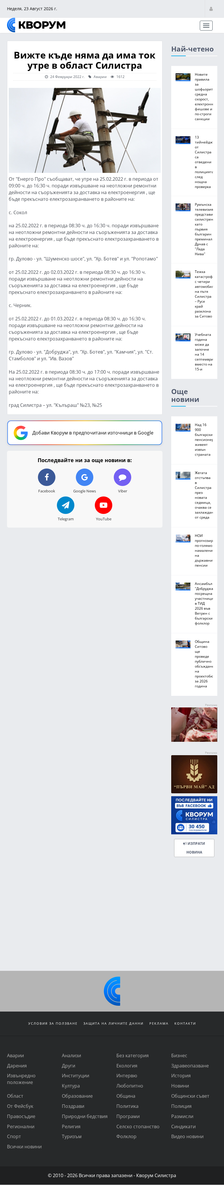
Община (125, 1096)
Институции (75, 1075)
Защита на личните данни (113, 1023)
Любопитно (129, 1086)
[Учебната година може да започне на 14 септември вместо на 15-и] (183, 337)
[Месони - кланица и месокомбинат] (194, 740)
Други (68, 1065)
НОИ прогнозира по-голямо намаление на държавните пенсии (205, 550)
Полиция (181, 1106)
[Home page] (36, 25)
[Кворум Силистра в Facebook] (194, 815)
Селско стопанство (138, 1126)
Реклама (159, 1023)
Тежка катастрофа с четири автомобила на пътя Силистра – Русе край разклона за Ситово (205, 293)
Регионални (20, 1126)
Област (15, 1096)
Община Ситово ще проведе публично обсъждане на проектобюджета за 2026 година (209, 663)
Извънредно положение (21, 1078)
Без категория (132, 1055)
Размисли (182, 1116)
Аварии (100, 76)
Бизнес (179, 1055)
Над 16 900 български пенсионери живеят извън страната (205, 439)
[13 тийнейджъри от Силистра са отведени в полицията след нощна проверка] (183, 140)
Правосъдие (21, 1116)
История (181, 1075)
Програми (128, 1116)
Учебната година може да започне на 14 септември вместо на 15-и (204, 351)
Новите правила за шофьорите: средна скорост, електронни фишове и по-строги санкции (205, 96)
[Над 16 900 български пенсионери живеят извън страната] (183, 428)
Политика (127, 1106)
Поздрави (73, 1106)
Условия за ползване (53, 1023)
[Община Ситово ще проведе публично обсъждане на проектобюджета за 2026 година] (183, 644)
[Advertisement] (112, 921)
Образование (77, 1096)
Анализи (71, 1055)
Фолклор (126, 1136)
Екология (126, 1065)
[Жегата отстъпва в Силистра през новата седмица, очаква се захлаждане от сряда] (183, 476)
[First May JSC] (194, 774)
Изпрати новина (195, 848)
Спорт (14, 1136)
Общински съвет (190, 1096)
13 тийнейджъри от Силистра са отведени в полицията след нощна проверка (207, 162)
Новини (180, 1086)
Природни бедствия (85, 1116)
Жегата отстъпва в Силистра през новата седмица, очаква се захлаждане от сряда (205, 494)
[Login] (211, 9)
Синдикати (183, 1126)
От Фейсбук (20, 1106)
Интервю (126, 1075)
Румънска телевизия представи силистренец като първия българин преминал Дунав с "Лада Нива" (206, 229)
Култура (71, 1086)
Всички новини (24, 1146)
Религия (71, 1126)
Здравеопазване (190, 1065)
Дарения (17, 1065)
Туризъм (72, 1136)
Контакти (185, 1023)
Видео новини (187, 1136)
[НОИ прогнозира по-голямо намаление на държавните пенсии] (183, 538)
